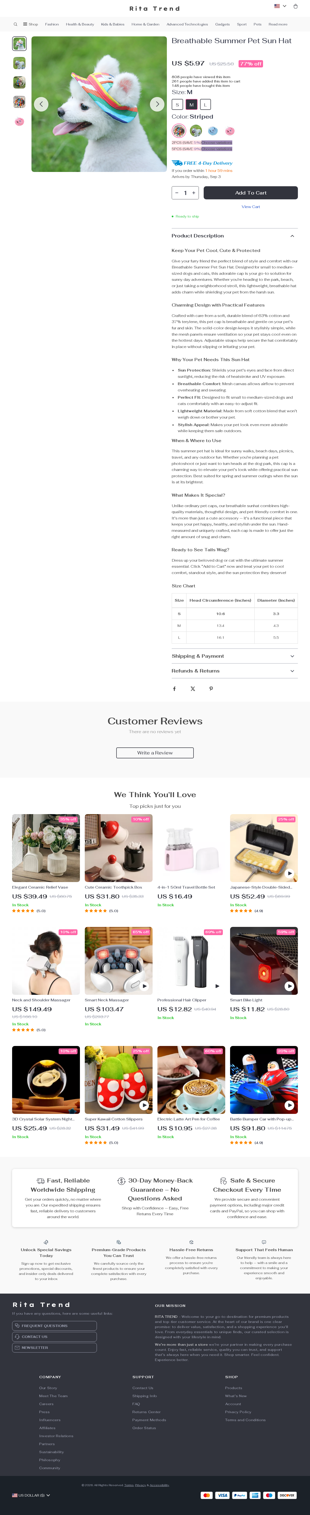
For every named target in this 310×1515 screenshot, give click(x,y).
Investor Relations (56, 1436)
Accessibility (159, 1485)
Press (44, 1412)
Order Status (144, 1428)
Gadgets (222, 24)
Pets (258, 24)
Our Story (48, 1388)
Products (233, 1388)
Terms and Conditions (245, 1420)
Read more (278, 24)
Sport (242, 24)
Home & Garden (145, 24)
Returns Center (146, 1412)
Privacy (140, 1485)
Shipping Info (144, 1396)
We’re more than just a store (181, 1344)
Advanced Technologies (187, 24)
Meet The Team (53, 1396)
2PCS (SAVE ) (187, 142)
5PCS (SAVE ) (187, 149)
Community (49, 1468)
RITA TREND (166, 1316)
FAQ (136, 1404)
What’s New (236, 1396)
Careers (46, 1404)
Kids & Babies (112, 24)
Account (233, 1404)
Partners (47, 1444)
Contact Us (143, 1388)
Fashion (52, 24)
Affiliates (47, 1428)
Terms (129, 1485)
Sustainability (51, 1452)
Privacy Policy (238, 1412)
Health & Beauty (80, 24)
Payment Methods (149, 1420)
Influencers (50, 1420)
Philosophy (49, 1460)
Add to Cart (251, 193)
